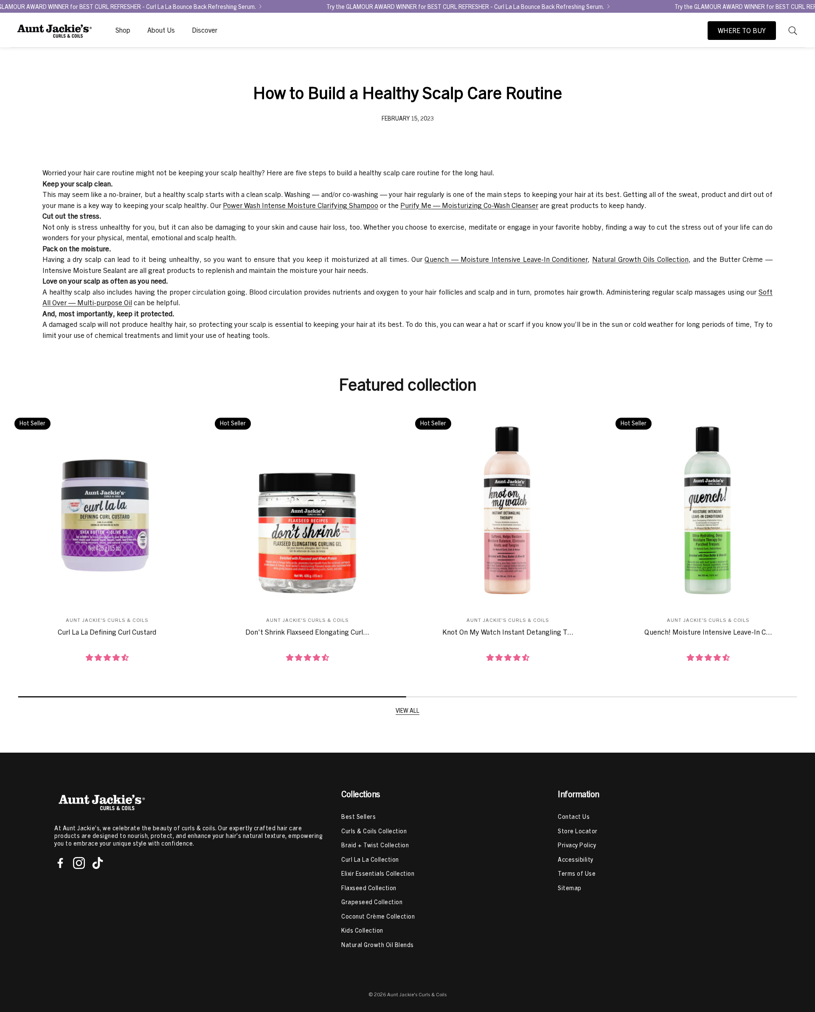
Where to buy (742, 30)
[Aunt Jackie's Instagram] (79, 863)
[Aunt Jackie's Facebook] (60, 863)
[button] (793, 31)
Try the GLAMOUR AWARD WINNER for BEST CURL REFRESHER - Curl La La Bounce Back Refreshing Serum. (465, 6)
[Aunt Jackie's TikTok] (98, 863)
